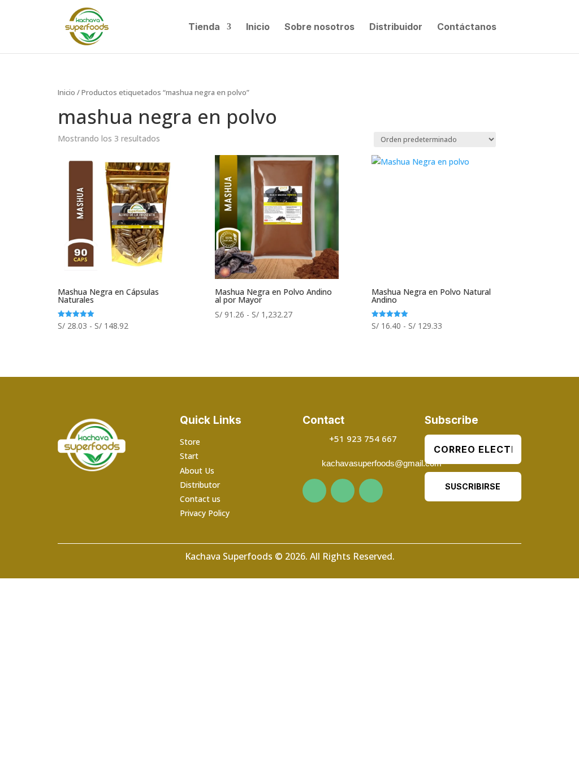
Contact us (200, 498)
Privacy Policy (205, 513)
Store (190, 441)
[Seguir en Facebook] (314, 491)
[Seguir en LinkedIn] (371, 491)
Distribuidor (395, 27)
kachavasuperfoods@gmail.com (382, 463)
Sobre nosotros (319, 27)
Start (189, 455)
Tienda (204, 27)
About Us (197, 470)
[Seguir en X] (343, 491)
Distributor (200, 484)
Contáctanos (466, 27)
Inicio (258, 27)
